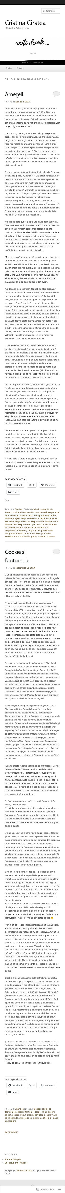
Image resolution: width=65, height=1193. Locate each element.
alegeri (37, 1109)
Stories (9, 68)
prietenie (45, 533)
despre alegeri (12, 518)
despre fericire (22, 521)
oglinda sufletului (42, 1118)
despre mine (40, 1112)
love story (22, 530)
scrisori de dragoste (26, 536)
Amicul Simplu (13, 1159)
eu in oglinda (11, 1118)
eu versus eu (25, 1118)
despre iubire (37, 521)
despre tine (10, 524)
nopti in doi (34, 530)
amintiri (36, 509)
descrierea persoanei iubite (42, 515)
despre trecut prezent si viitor (33, 524)
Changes (19, 1109)
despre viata (50, 1115)
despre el (44, 518)
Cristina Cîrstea (25, 23)
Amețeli (14, 94)
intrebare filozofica (26, 527)
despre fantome (25, 1112)
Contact (20, 68)
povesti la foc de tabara (28, 533)
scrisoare (10, 536)
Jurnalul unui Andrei (16, 1163)
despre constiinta (30, 518)
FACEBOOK (11, 1132)
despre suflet (52, 521)
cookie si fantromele (23, 512)
